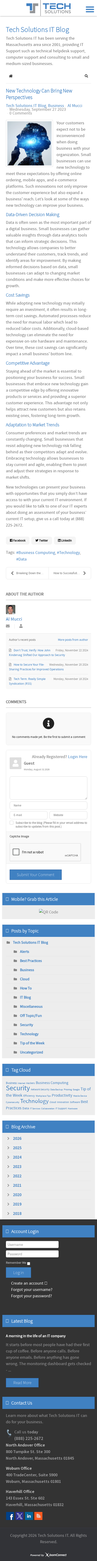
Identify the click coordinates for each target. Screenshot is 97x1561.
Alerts (24, 951)
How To (26, 988)
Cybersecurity (12, 1102)
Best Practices (31, 960)
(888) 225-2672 (28, 1438)
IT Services (35, 1108)
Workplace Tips (43, 1095)
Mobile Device (80, 1095)
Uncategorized (31, 1052)
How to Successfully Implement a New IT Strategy (72, 573)
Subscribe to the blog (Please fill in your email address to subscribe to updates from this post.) (51, 824)
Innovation (63, 1102)
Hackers (30, 1083)
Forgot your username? (31, 1289)
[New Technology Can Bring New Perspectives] (29, 143)
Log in (18, 1272)
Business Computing (36, 552)
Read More (22, 1382)
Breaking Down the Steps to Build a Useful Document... (32, 573)
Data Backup (56, 1089)
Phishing (68, 1089)
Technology (69, 552)
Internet (21, 1083)
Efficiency (29, 1096)
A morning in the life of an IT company (35, 1336)
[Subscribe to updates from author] (8, 626)
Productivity (62, 1095)
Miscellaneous (31, 1006)
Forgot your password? (31, 1296)
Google (76, 1089)
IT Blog (25, 997)
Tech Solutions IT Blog (26, 106)
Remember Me (16, 1263)
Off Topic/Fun (31, 1015)
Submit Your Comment (35, 874)
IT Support (61, 1108)
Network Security (40, 1089)
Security (26, 1025)
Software (75, 1102)
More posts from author (73, 640)
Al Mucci (75, 105)
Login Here (77, 757)
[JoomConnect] (48, 1555)
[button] (86, 76)
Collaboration (47, 1108)
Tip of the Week (32, 1043)
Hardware (72, 1108)
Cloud (24, 979)
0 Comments (20, 113)
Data (22, 559)
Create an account (27, 1283)
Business (56, 106)
